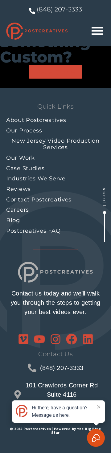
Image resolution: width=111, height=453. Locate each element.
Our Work (20, 157)
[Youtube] (39, 339)
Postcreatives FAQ (33, 230)
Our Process (24, 130)
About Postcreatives (36, 120)
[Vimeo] (23, 339)
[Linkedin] (87, 339)
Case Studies (25, 168)
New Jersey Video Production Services (55, 144)
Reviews (18, 189)
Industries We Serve (36, 178)
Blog (13, 220)
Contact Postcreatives (39, 199)
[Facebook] (71, 339)
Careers (17, 209)
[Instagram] (55, 339)
